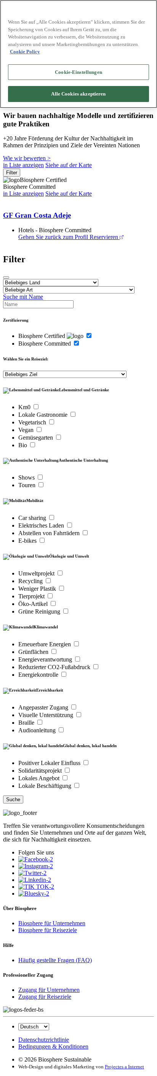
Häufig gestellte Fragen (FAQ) (55, 960)
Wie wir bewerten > (27, 158)
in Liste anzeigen (23, 165)
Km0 (25, 407)
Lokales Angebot (39, 778)
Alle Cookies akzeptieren (78, 94)
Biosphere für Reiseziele (47, 930)
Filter (11, 172)
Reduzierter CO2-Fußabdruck (55, 667)
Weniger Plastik (38, 588)
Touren (27, 485)
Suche (13, 799)
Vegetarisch (33, 422)
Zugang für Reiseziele (44, 996)
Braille (27, 722)
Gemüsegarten (36, 437)
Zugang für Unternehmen (49, 990)
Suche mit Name (23, 296)
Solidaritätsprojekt (40, 770)
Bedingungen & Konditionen (53, 1046)
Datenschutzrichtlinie (43, 1039)
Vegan (26, 430)
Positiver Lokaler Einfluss (50, 763)
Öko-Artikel (33, 604)
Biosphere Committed (45, 343)
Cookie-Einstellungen (78, 72)
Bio (23, 445)
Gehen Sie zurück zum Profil (53, 237)
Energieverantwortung (46, 659)
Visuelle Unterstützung (46, 715)
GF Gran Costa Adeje (37, 215)
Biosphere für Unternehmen (51, 923)
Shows (27, 477)
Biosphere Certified (42, 336)
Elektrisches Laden (42, 525)
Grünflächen (34, 652)
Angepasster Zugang (44, 707)
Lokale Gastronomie (43, 414)
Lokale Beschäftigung (45, 786)
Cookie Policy (25, 51)
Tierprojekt (32, 596)
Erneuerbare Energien (45, 644)
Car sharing (33, 518)
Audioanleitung (37, 730)
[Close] (6, 277)
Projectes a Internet (124, 1067)
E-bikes (28, 540)
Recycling (31, 581)
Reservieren (104, 237)
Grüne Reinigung (40, 611)
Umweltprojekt (37, 573)
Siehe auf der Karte (68, 165)
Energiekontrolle (39, 674)
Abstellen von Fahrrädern (49, 533)
